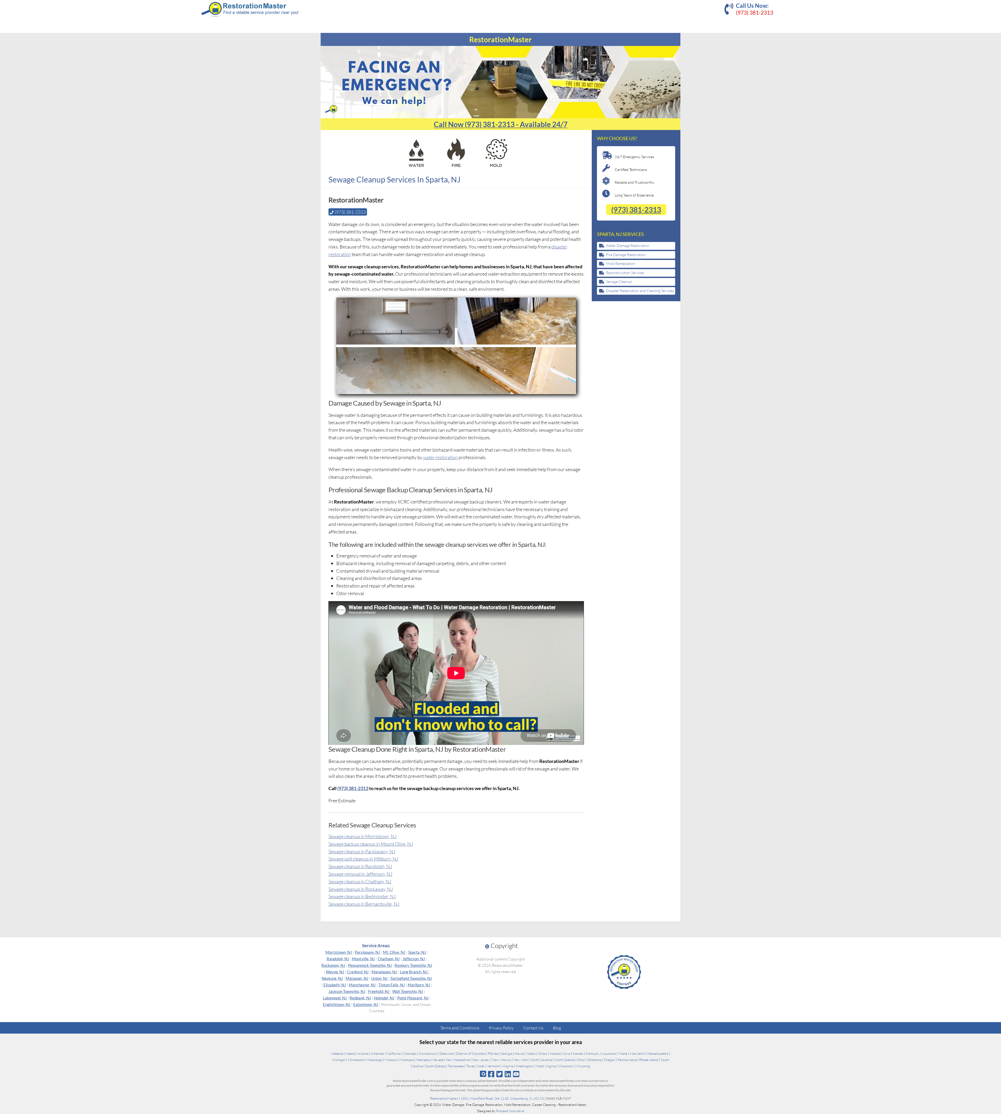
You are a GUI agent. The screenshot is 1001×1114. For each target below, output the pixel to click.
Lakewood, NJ (335, 998)
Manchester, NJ (362, 984)
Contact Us (533, 1027)
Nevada (437, 1060)
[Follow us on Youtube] (516, 1074)
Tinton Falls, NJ (392, 984)
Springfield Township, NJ (411, 978)
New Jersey (481, 1060)
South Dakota (435, 1066)
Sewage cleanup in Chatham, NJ (359, 881)
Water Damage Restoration (627, 245)
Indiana (555, 1053)
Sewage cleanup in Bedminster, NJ (362, 896)
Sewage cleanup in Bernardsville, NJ (363, 904)
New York (521, 1060)
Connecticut (428, 1053)
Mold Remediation (620, 263)
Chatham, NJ (389, 958)
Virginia (507, 1066)
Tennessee (456, 1066)
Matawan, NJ (357, 978)
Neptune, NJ (332, 978)
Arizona (362, 1053)
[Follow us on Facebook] (491, 1074)
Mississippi (374, 1060)
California (393, 1053)
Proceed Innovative (510, 1111)
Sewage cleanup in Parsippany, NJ (361, 851)
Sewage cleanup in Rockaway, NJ (360, 889)
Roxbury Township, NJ (413, 965)
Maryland (637, 1053)
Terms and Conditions (459, 1027)
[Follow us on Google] (483, 1074)
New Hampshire (458, 1060)
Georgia (506, 1053)
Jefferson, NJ (413, 958)
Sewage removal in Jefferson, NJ (360, 874)
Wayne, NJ (335, 971)
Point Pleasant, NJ (413, 998)
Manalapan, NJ (384, 971)
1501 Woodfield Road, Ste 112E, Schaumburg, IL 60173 (502, 1098)
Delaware (447, 1053)
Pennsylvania (627, 1060)
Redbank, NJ (360, 998)
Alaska (350, 1053)
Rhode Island (648, 1060)
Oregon (609, 1060)
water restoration (440, 457)
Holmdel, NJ (384, 998)
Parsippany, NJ (367, 952)
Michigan (338, 1060)
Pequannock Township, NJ (370, 965)
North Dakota (565, 1060)
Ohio (580, 1060)
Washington (525, 1066)
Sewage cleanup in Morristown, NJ (362, 836)
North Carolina (541, 1060)
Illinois (542, 1053)
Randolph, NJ (338, 958)
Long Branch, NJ (414, 971)
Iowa (566, 1053)
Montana (406, 1060)
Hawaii (520, 1053)
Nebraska (423, 1060)
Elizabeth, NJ (335, 984)
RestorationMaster (444, 1098)
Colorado (409, 1053)
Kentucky (593, 1053)
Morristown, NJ (338, 952)
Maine (622, 1053)
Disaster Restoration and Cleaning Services (640, 290)
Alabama (337, 1053)
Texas (470, 1066)
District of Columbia (470, 1053)
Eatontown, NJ (365, 1004)
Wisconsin (566, 1066)
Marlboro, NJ (419, 984)
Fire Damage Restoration (626, 254)
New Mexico (501, 1060)
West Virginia (546, 1066)
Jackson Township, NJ (346, 991)
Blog (557, 1027)
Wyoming (583, 1066)
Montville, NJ (363, 958)
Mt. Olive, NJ (394, 952)
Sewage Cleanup (619, 281)
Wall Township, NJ (407, 991)
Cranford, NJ (358, 971)
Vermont (493, 1066)
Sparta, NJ (417, 952)
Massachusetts (657, 1053)
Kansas (578, 1053)
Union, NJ (379, 978)
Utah (481, 1066)
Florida (493, 1053)
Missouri (391, 1060)
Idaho (531, 1053)
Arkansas (377, 1053)
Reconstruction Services (625, 272)
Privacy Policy (501, 1027)
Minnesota (356, 1060)
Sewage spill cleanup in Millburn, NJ (363, 859)
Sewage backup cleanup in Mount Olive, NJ (370, 844)
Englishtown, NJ (336, 1004)
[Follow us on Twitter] (499, 1074)
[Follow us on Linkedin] (507, 1074)
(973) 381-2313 (754, 12)
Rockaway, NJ (333, 965)
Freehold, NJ (378, 991)
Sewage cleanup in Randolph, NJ (360, 866)
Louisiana (609, 1053)
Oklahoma (594, 1060)
